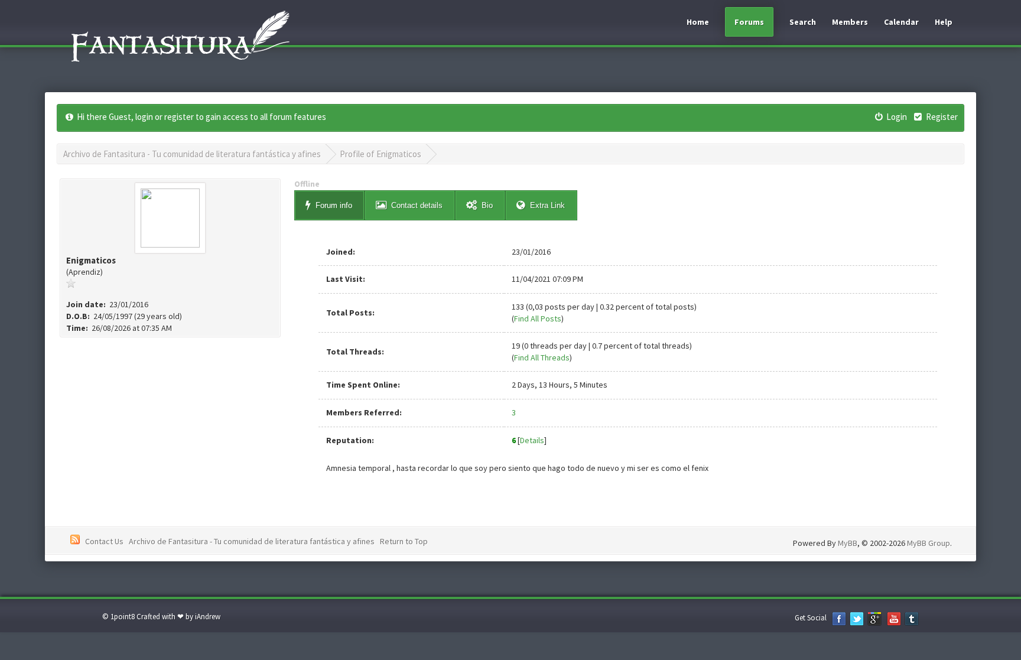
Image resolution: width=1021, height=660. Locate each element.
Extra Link (547, 205)
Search (802, 22)
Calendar (901, 22)
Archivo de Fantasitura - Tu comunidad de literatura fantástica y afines (192, 154)
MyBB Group (928, 543)
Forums (749, 22)
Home (698, 22)
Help (943, 22)
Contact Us (104, 541)
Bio (487, 205)
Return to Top (404, 541)
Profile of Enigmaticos (380, 154)
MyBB (847, 543)
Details (532, 440)
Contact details (417, 205)
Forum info (334, 205)
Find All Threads (542, 357)
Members (850, 22)
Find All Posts (537, 318)
